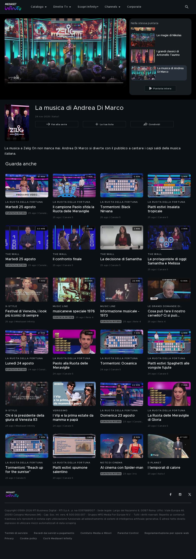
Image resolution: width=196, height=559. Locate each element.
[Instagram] (180, 494)
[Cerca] (187, 7)
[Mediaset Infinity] (13, 7)
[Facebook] (170, 494)
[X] (189, 494)
